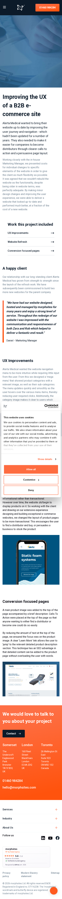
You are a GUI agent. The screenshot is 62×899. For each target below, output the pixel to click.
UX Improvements (18, 232)
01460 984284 (47, 7)
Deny (31, 490)
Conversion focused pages (24, 250)
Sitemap (55, 873)
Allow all (31, 469)
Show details (45, 459)
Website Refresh (17, 241)
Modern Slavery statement (29, 875)
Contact (11, 733)
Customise (29, 479)
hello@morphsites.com (19, 787)
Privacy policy (6, 875)
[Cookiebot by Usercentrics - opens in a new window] (44, 406)
